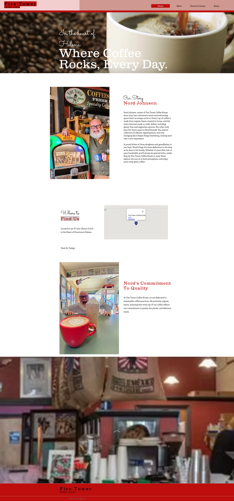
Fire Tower (76, 488)
